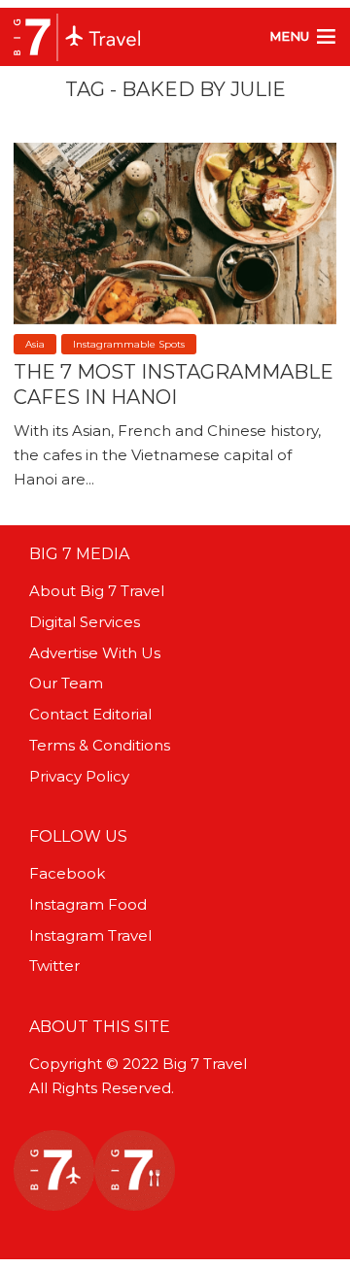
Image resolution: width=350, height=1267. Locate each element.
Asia (35, 344)
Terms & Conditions (99, 745)
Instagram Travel (90, 935)
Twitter (54, 965)
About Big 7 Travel (96, 591)
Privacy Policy (79, 776)
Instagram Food (88, 904)
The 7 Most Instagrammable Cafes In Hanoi (173, 384)
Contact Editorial (90, 714)
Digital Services (84, 622)
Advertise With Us (94, 653)
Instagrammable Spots (129, 344)
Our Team (66, 683)
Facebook (67, 873)
